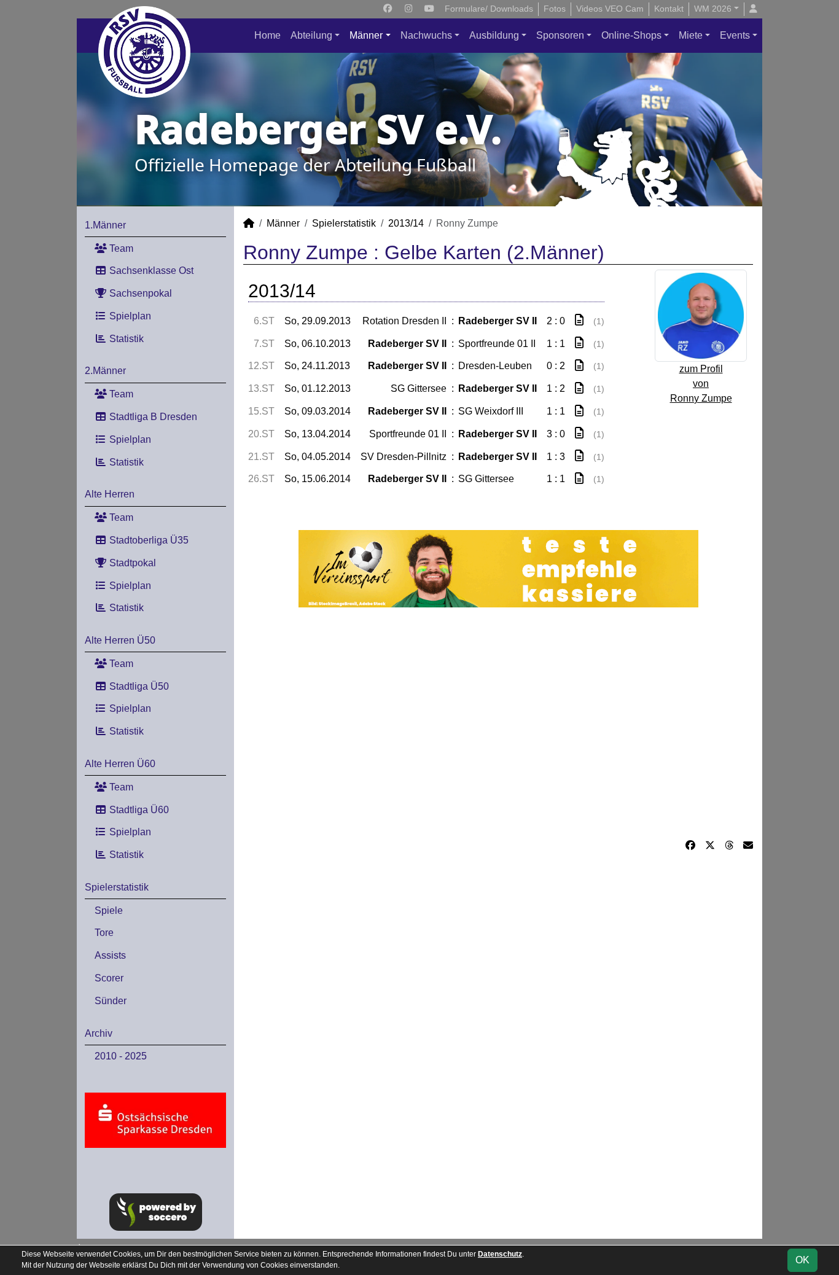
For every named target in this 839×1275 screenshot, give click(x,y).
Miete (691, 35)
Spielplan (129, 316)
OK (802, 1260)
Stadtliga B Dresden (152, 416)
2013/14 (406, 223)
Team (120, 248)
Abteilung (311, 35)
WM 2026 (713, 9)
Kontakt (669, 9)
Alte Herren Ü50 (120, 640)
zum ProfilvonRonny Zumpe (701, 384)
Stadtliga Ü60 (138, 810)
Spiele (109, 910)
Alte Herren (110, 494)
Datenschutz (500, 1254)
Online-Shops (631, 35)
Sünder (111, 1001)
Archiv (98, 1033)
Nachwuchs (426, 35)
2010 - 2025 (121, 1056)
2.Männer (105, 370)
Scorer (109, 978)
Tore (104, 932)
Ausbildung (494, 35)
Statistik (125, 338)
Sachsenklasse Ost (150, 270)
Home (267, 35)
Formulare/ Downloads (489, 9)
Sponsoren (560, 35)
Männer (366, 35)
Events (735, 35)
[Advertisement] (498, 723)
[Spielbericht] (579, 320)
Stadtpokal (131, 563)
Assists (110, 955)
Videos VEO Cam (610, 9)
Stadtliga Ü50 (138, 686)
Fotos (555, 9)
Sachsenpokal (139, 293)
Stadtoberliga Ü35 (148, 540)
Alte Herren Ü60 (120, 763)
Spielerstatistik (117, 887)
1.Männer (105, 225)
